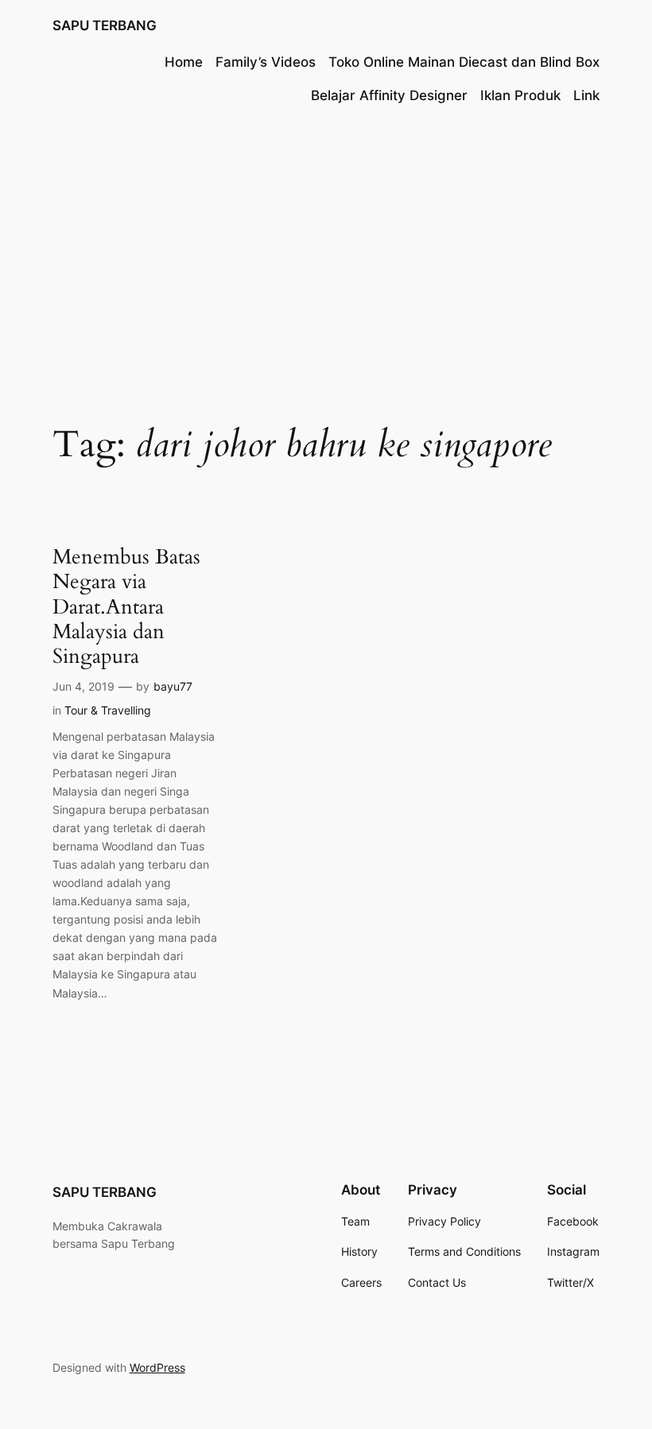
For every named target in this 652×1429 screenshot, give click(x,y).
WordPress (157, 1367)
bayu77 (172, 686)
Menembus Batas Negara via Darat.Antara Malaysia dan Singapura (126, 606)
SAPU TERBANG (104, 25)
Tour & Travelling (107, 710)
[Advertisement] (326, 248)
